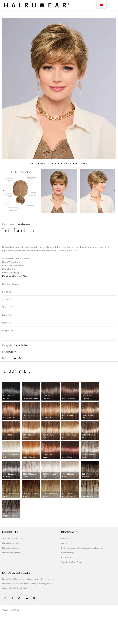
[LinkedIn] (15, 358)
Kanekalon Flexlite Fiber (15, 276)
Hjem (4, 224)
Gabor (12, 224)
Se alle (24, 345)
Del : (4, 358)
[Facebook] (10, 358)
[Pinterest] (20, 358)
